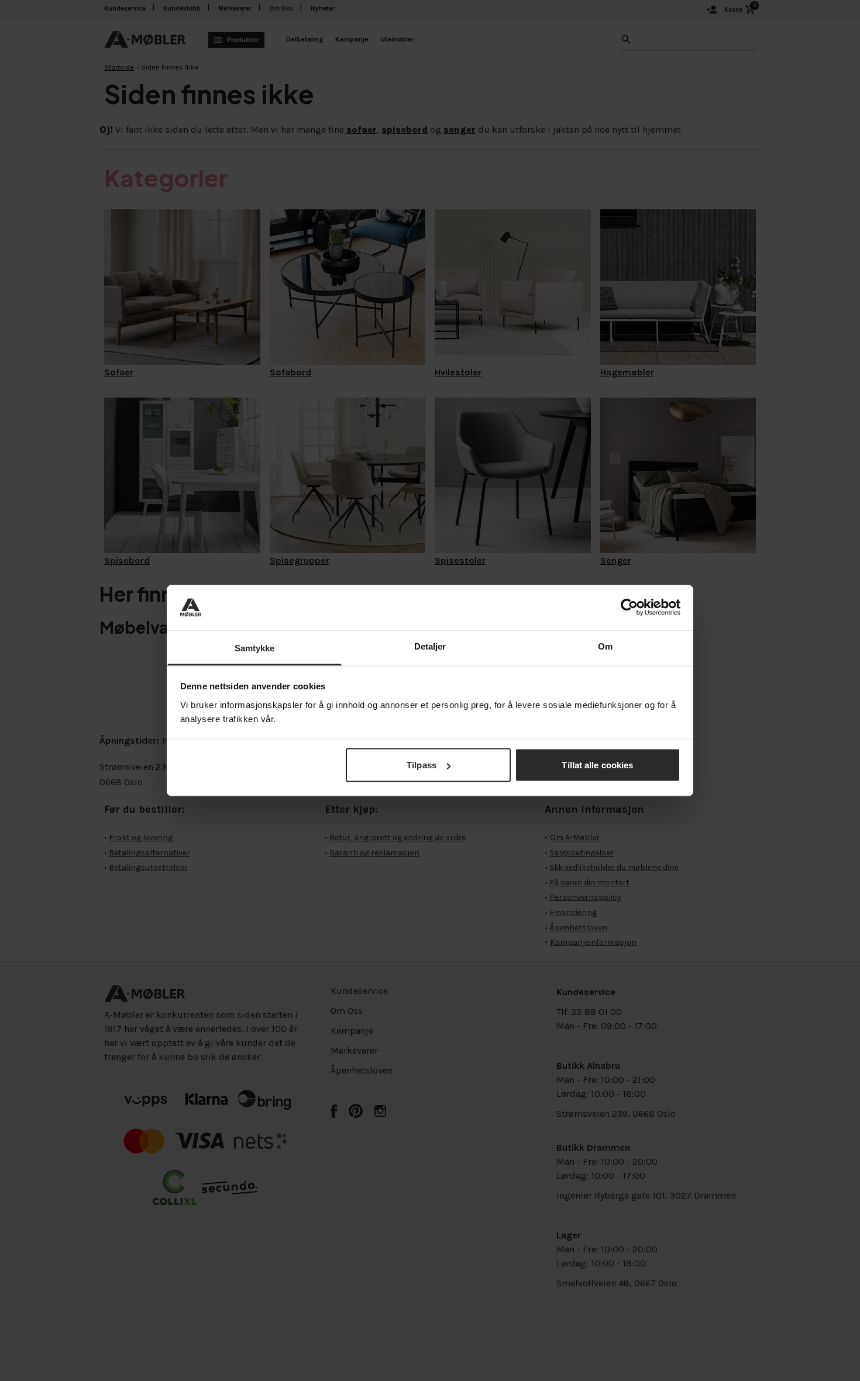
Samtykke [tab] (255, 647)
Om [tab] (605, 646)
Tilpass (421, 765)
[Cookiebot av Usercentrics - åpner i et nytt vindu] (629, 607)
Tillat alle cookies (597, 765)
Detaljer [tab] (430, 646)
